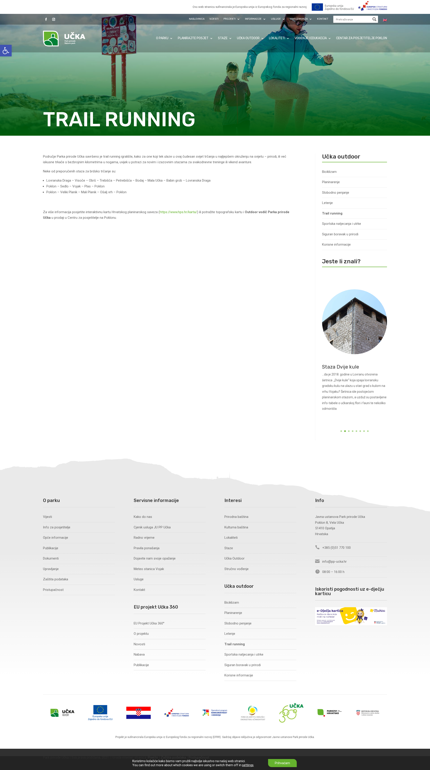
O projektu (141, 634)
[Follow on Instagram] (53, 19)
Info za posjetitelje (56, 527)
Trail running (332, 213)
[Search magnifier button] (374, 19)
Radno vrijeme (144, 538)
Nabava (139, 654)
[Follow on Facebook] (46, 19)
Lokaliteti (277, 38)
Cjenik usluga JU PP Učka (152, 527)
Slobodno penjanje (335, 193)
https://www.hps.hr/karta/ (178, 212)
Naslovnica (196, 18)
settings (248, 765)
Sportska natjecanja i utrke (341, 224)
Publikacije (50, 548)
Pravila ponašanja (146, 548)
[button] (6, 50)
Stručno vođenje (236, 569)
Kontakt (322, 18)
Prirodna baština (236, 517)
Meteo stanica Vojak (149, 569)
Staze (223, 38)
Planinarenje (331, 182)
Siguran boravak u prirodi (340, 234)
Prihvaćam (282, 763)
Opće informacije (55, 538)
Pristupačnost (53, 590)
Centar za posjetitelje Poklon (361, 38)
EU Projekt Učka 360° (149, 623)
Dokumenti (51, 558)
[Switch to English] (385, 20)
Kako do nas (143, 517)
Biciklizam (329, 172)
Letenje (327, 203)
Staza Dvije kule (340, 367)
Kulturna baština (236, 527)
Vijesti (214, 18)
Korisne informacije (336, 244)
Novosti (139, 644)
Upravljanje (51, 569)
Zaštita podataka (55, 579)
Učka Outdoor (248, 38)
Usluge (139, 579)
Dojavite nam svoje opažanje (155, 558)
